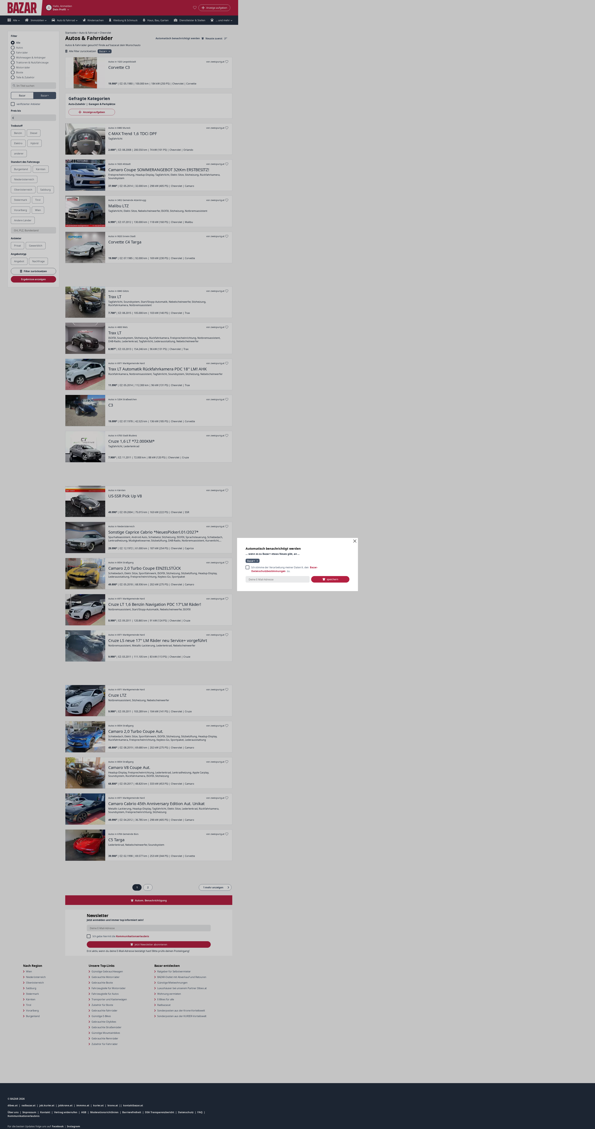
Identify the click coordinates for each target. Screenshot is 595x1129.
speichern (332, 579)
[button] (354, 541)
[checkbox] (297, 569)
